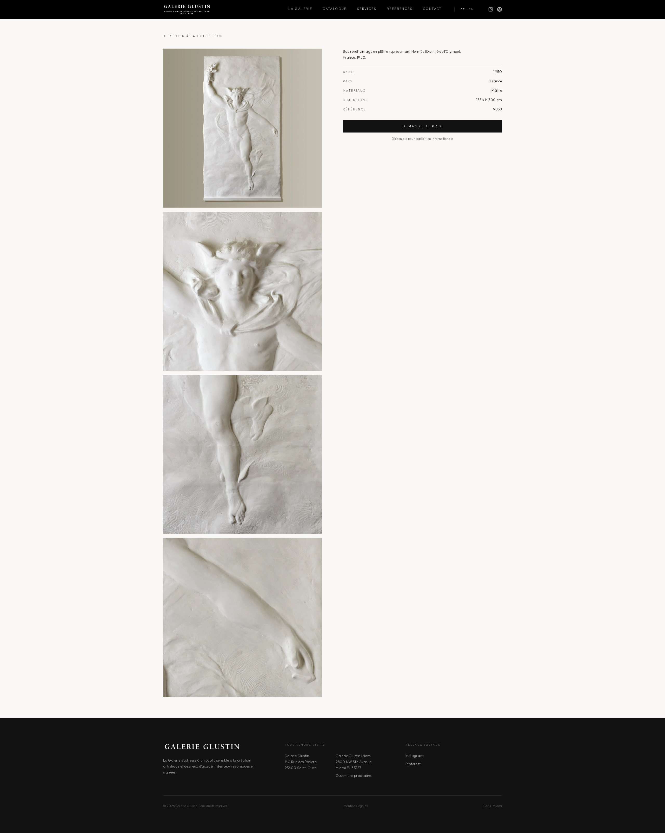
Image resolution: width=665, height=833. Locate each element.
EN (471, 9)
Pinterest (412, 764)
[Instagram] (490, 9)
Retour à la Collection (196, 36)
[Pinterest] (499, 9)
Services (366, 9)
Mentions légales (356, 806)
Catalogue (335, 9)
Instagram (414, 755)
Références (400, 9)
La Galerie (300, 9)
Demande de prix (422, 126)
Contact (432, 9)
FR (463, 9)
